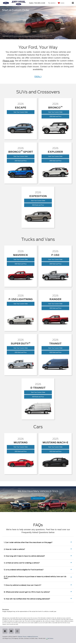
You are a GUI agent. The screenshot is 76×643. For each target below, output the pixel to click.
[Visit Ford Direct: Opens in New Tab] (50, 638)
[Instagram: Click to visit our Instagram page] (18, 631)
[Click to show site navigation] (73, 3)
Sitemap (20, 636)
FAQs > (38, 76)
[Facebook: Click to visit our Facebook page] (5, 631)
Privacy (25, 636)
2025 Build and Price (57, 452)
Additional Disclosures (32, 636)
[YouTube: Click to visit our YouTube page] (11, 631)
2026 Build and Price (57, 116)
